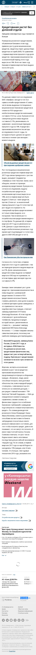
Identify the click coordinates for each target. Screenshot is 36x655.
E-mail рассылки (23, 613)
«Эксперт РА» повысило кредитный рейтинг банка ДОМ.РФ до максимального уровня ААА (10, 584)
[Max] (22, 620)
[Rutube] (19, 620)
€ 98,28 (12, 7)
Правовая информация (25, 611)
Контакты (5, 611)
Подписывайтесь (10, 469)
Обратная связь (23, 609)
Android (20, 607)
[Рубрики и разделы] (32, 2)
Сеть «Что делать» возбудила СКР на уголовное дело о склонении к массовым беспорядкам (17, 538)
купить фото (30, 93)
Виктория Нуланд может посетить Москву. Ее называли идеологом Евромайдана (17, 531)
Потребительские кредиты (9, 18)
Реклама (4, 613)
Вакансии (5, 615)
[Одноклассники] (15, 620)
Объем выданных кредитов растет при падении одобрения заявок (18, 164)
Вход (25, 2)
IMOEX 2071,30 (26, 7)
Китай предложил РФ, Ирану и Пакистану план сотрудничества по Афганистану (15, 547)
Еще (3, 555)
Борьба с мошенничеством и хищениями (15, 520)
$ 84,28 (7, 7)
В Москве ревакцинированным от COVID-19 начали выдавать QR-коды (16, 551)
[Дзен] (11, 620)
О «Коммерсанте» (7, 607)
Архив (4, 609)
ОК (32, 13)
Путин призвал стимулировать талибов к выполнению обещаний (17, 542)
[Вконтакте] (7, 620)
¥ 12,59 (18, 7)
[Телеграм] (3, 620)
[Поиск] (28, 2)
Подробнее (12, 651)
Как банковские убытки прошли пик (18, 257)
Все (14, 574)
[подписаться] (17, 510)
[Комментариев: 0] (8, 23)
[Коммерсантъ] (3, 2)
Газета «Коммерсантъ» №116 (11, 504)
